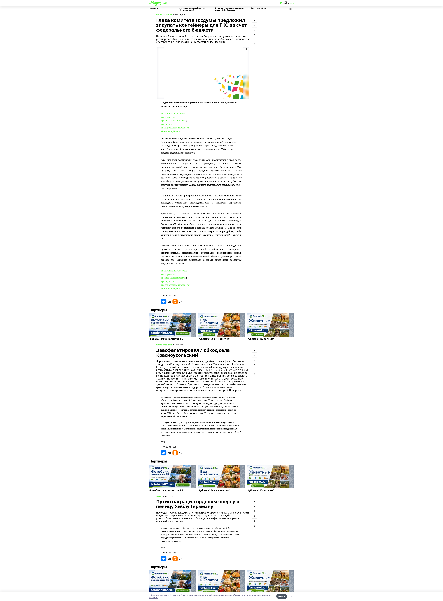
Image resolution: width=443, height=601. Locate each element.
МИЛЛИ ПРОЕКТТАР (164, 15)
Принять (281, 596)
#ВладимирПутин (170, 131)
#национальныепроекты (174, 113)
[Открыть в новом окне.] (166, 301)
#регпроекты (167, 124)
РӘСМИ (159, 496)
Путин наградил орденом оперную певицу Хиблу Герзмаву (229, 9)
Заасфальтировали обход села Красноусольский (192, 9)
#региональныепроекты (173, 120)
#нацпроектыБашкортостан (175, 127)
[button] (201, 145)
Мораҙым (158, 2)
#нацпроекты (168, 116)
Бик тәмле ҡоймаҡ (259, 8)
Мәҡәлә (153, 8)
